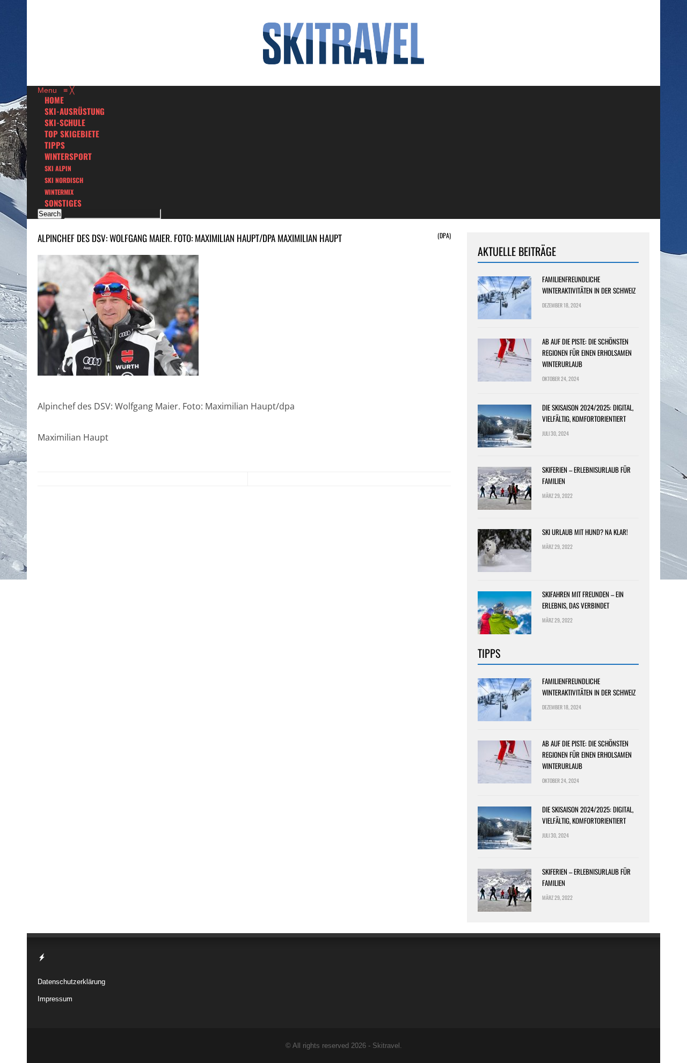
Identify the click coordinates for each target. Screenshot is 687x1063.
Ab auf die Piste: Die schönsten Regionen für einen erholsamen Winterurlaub (587, 352)
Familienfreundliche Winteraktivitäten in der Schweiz (588, 285)
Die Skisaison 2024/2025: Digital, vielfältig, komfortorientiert (587, 413)
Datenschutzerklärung (71, 982)
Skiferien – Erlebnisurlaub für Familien (586, 475)
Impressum (55, 999)
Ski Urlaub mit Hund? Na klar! (585, 531)
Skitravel (386, 1046)
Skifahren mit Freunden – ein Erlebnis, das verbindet (583, 600)
